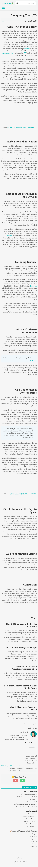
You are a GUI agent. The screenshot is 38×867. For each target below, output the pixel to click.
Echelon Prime (30, 819)
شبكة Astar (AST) (29, 761)
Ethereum (33, 286)
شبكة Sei (32, 836)
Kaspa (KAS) (31, 763)
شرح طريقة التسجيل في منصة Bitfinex (24, 804)
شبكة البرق (32, 799)
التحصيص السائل (30, 801)
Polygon (32, 841)
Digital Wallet (29, 768)
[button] (22, 780)
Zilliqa (33, 844)
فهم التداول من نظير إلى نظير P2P (26, 796)
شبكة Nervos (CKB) (29, 821)
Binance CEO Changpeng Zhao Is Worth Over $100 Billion (21, 127)
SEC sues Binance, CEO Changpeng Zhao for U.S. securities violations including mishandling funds (21, 494)
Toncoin (32, 846)
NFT (24, 53)
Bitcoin (9, 236)
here (31, 360)
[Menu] (4, 8)
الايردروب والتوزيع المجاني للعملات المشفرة (24, 806)
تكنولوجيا (12, 768)
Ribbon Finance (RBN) (28, 816)
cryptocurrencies (7, 53)
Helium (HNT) (31, 826)
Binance (27, 49)
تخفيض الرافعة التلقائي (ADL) (27, 794)
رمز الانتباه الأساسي (30, 834)
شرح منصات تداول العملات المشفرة (26, 770)
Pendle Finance (30, 758)
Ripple (33, 839)
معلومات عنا (18, 858)
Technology (20, 768)
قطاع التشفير (12, 770)
